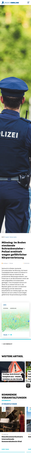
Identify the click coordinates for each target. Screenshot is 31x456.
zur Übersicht (6, 400)
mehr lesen (5, 449)
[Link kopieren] (9, 335)
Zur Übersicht (7, 344)
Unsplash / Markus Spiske (11, 237)
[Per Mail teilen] (11, 335)
